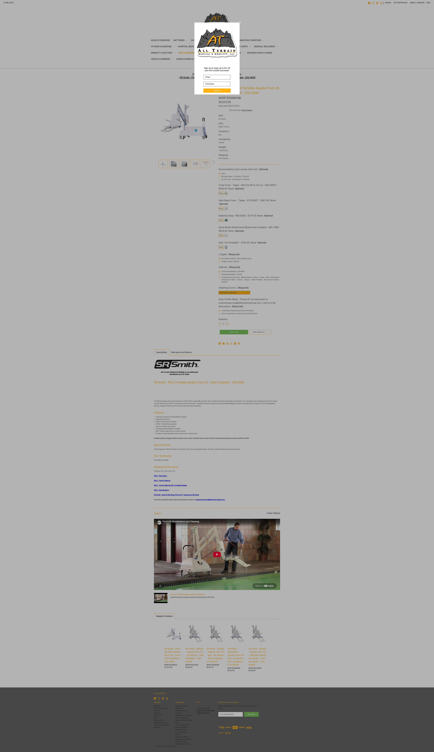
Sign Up (217, 91)
